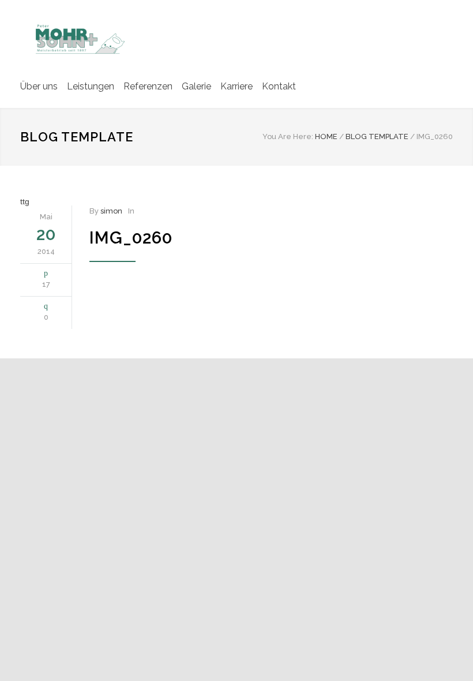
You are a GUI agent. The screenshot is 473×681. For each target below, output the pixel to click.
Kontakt (279, 86)
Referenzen (147, 86)
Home (326, 136)
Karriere (236, 86)
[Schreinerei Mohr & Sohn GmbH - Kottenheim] (78, 38)
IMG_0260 (130, 238)
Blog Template (76, 136)
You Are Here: (287, 136)
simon (111, 211)
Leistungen (90, 86)
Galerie (196, 86)
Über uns (39, 86)
